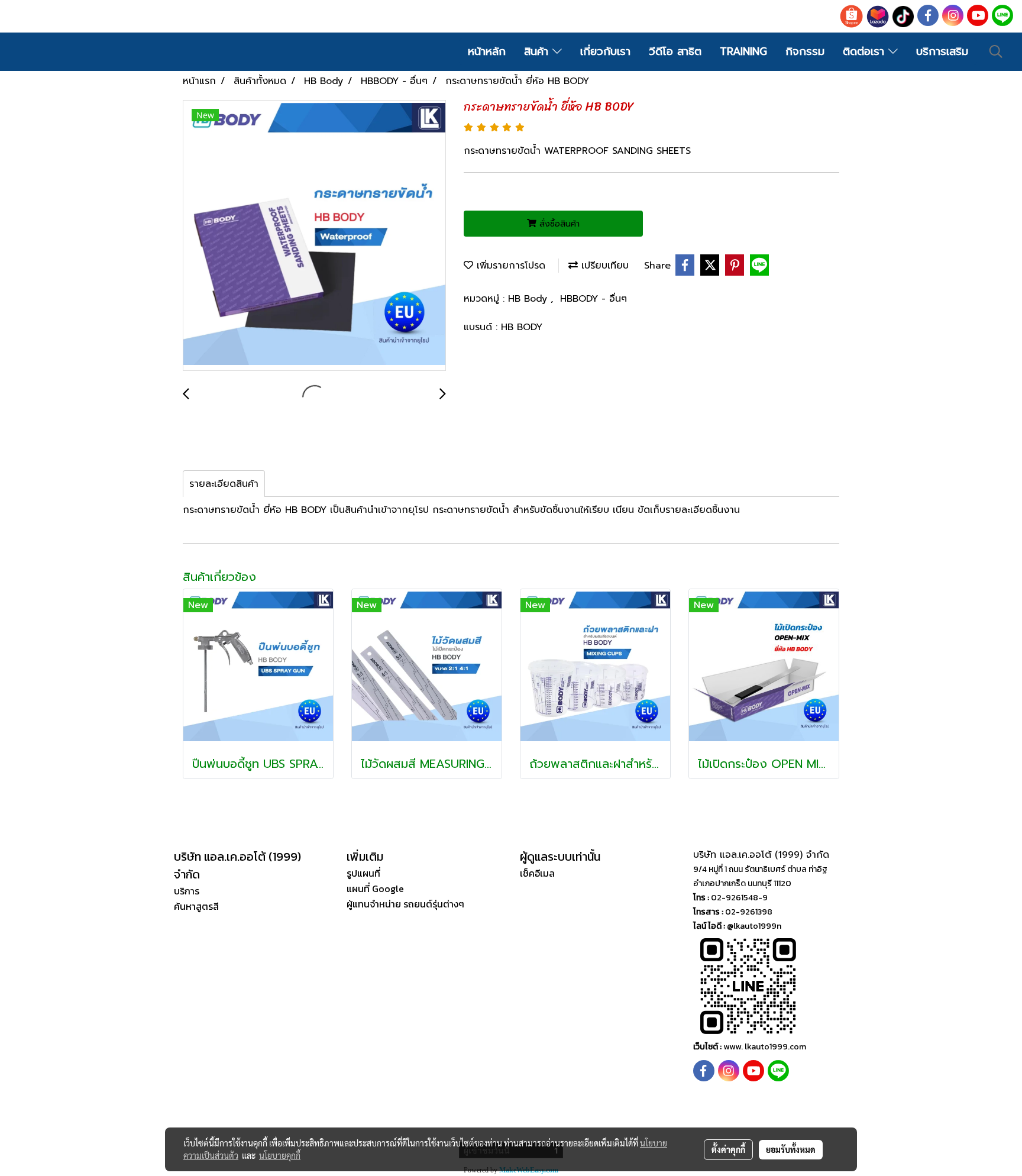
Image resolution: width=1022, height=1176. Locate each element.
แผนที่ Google (375, 888)
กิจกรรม (804, 51)
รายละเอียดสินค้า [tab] (223, 484)
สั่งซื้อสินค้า (558, 224)
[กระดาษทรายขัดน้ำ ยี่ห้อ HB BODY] (314, 236)
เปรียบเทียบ (603, 266)
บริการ (186, 891)
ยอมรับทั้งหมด (791, 1149)
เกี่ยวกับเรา (605, 51)
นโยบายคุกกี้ (279, 1155)
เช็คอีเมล (537, 873)
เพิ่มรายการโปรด (509, 266)
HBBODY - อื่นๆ (593, 299)
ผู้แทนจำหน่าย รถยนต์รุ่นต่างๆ (405, 904)
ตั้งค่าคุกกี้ (728, 1149)
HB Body (529, 299)
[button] (996, 51)
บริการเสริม (942, 51)
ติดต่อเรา (865, 51)
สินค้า (538, 51)
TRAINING (743, 51)
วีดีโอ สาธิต (675, 51)
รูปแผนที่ (363, 873)
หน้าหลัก (487, 51)
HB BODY (521, 327)
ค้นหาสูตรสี (196, 906)
